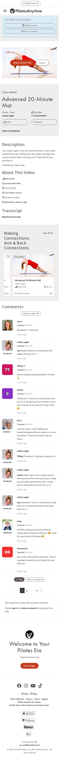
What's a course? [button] (29, 31)
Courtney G (22, 548)
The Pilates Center (13, 192)
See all (47, 233)
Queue (38, 122)
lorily (19, 521)
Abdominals (9, 202)
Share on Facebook (11, 130)
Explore (45, 699)
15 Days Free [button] (29, 3)
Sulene (20, 389)
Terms (37, 699)
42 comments (40, 115)
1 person (20, 325)
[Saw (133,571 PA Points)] (7, 431)
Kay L (19, 420)
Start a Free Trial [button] (22, 62)
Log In (14, 608)
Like (8, 122)
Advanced (9, 178)
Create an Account (28, 608)
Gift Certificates (17, 699)
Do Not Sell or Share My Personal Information (29, 705)
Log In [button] (42, 62)
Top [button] (20, 579)
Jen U (19, 321)
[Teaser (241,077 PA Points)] (7, 353)
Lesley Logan (8, 115)
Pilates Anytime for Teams (29, 702)
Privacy (29, 699)
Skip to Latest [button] (30, 313)
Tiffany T (21, 366)
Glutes (19, 202)
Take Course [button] (30, 25)
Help (26, 693)
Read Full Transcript (11, 216)
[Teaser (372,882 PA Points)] (7, 532)
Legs (25, 202)
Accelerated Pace (13, 183)
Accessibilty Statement (30, 745)
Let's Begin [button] (29, 665)
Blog (35, 693)
